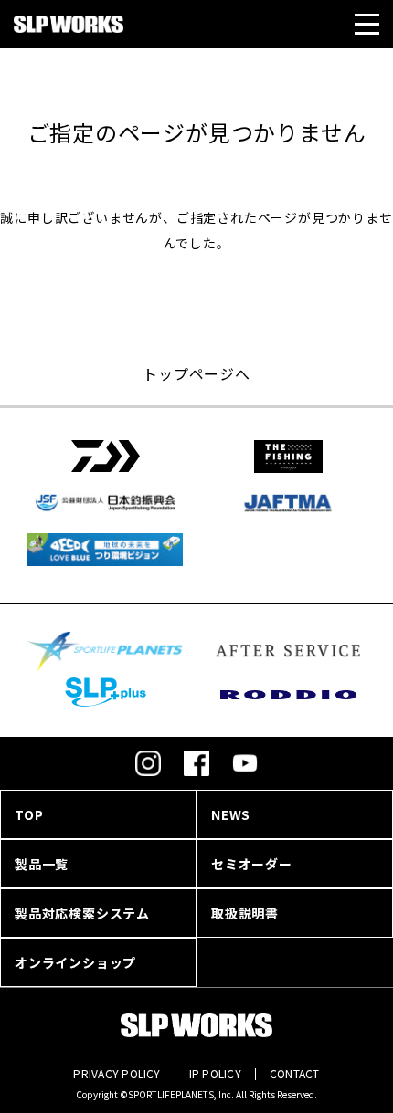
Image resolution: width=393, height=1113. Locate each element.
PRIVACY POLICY (116, 1073)
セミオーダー (251, 864)
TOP (29, 814)
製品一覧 (42, 864)
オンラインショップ (75, 962)
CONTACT (295, 1073)
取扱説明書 (245, 913)
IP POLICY (215, 1073)
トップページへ (196, 373)
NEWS (230, 814)
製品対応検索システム (82, 913)
